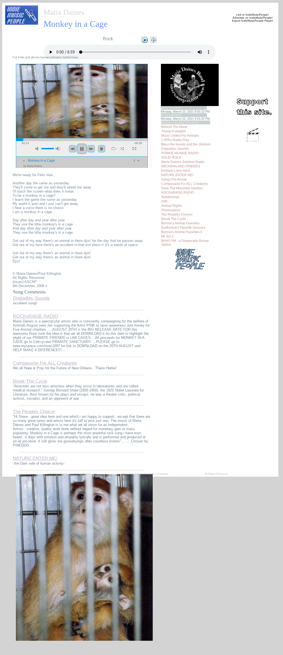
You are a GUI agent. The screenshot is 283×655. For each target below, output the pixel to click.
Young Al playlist (173, 131)
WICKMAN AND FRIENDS (180, 166)
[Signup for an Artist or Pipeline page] (79, 6)
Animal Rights (171, 206)
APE (164, 201)
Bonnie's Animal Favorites (180, 223)
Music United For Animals (180, 136)
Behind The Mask (174, 127)
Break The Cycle (173, 219)
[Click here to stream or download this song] (144, 39)
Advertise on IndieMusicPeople (252, 17)
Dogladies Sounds (175, 149)
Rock (108, 38)
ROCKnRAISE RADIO (177, 193)
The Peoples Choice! (176, 214)
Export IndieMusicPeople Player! (252, 20)
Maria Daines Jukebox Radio (182, 162)
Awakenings (170, 197)
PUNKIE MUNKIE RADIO (179, 153)
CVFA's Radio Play (175, 140)
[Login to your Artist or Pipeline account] (105, 6)
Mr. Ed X (167, 236)
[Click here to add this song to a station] (153, 39)
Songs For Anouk (174, 179)
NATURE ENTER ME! (177, 175)
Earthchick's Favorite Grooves (183, 228)
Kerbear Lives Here (175, 171)
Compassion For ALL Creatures (184, 184)
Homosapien (170, 210)
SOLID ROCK (171, 157)
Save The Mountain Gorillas (182, 188)
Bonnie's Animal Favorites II (181, 232)
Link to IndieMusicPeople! (252, 14)
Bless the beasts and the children (185, 144)
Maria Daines (64, 12)
